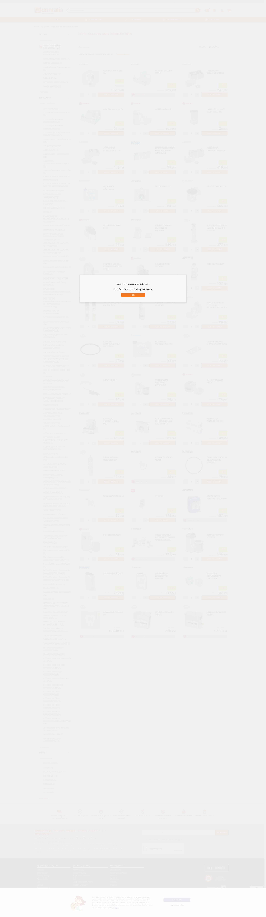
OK (133, 295)
